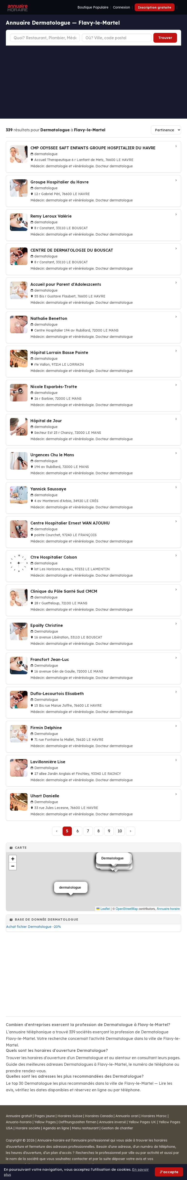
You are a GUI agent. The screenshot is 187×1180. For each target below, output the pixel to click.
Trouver (165, 38)
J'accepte (169, 1172)
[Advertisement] (93, 82)
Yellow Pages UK (142, 1122)
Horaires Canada (99, 1116)
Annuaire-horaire (168, 908)
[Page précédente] (56, 831)
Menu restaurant (85, 1128)
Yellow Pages (45, 1122)
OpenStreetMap (127, 908)
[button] (12, 859)
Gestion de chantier (117, 1128)
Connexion (121, 7)
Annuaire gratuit (19, 1116)
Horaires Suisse (69, 1116)
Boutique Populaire (92, 7)
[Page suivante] (130, 831)
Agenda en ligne (56, 1128)
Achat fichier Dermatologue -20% (33, 926)
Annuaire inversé (112, 1122)
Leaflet (105, 908)
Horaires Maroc (154, 1116)
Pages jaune (45, 1116)
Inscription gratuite (154, 7)
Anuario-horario (19, 1122)
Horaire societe (27, 1128)
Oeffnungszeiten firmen (77, 1122)
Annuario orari (127, 1116)
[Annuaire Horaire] (17, 7)
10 (120, 830)
